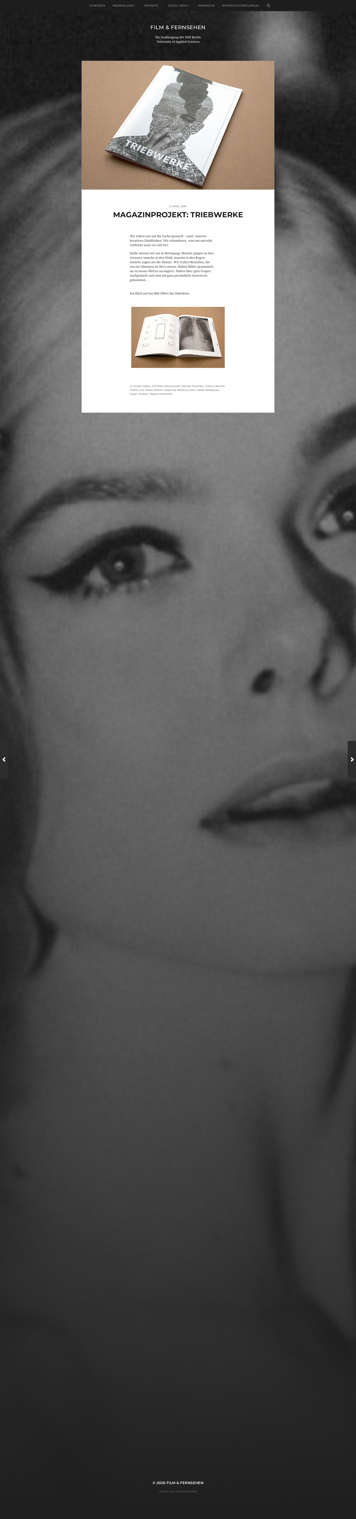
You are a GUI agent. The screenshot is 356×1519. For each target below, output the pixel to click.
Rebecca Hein (186, 390)
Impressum (206, 5)
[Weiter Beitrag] (352, 759)
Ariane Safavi (141, 386)
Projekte (151, 5)
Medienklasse (123, 5)
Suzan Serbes (139, 394)
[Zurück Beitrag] (4, 759)
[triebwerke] (178, 338)
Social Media (178, 5)
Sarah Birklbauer (208, 390)
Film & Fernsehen (178, 27)
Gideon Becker (215, 386)
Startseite (97, 5)
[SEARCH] (268, 5)
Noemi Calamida (165, 390)
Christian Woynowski (166, 386)
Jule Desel (146, 390)
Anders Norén (186, 1491)
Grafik (134, 390)
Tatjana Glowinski (161, 394)
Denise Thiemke (192, 386)
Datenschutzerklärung (240, 5)
